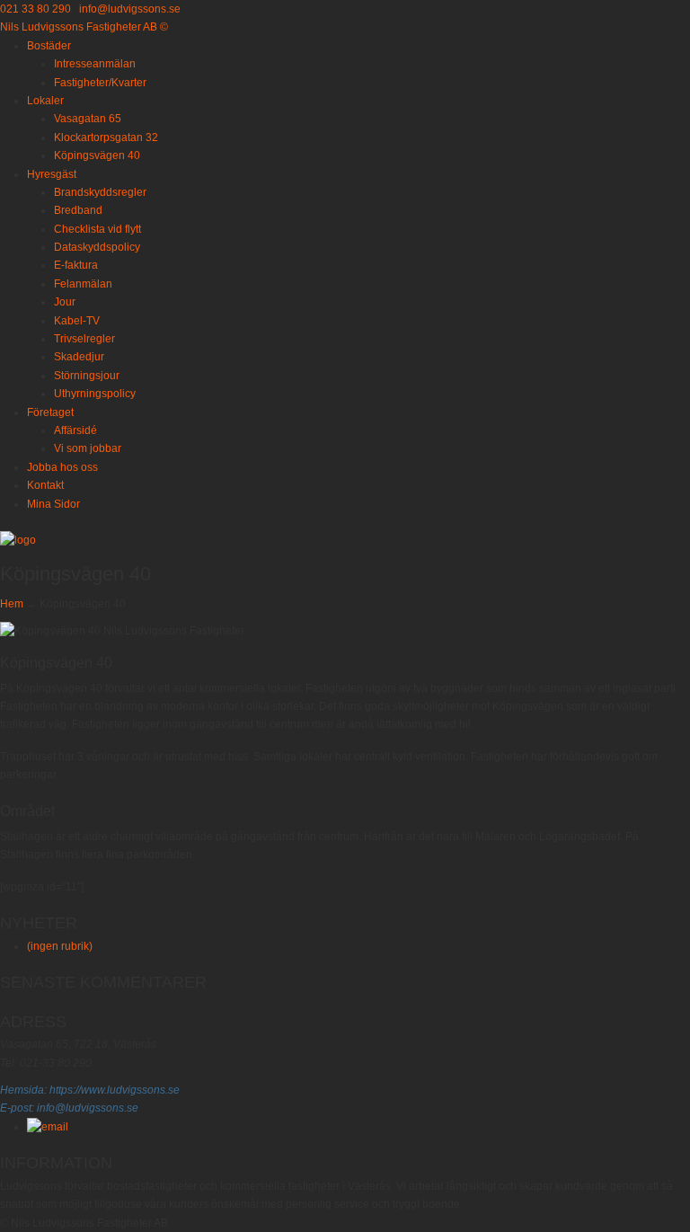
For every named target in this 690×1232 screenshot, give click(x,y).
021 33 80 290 (35, 9)
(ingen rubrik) (60, 946)
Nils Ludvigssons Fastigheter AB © (84, 27)
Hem (11, 604)
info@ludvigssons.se (130, 9)
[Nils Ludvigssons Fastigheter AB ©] (18, 540)
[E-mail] (47, 1127)
